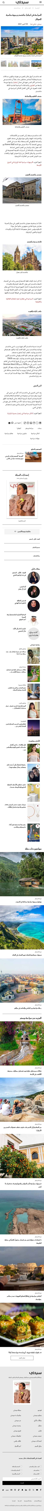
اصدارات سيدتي (36, 1441)
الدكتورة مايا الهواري (20, 603)
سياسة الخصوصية (28, 1501)
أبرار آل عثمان (22, 589)
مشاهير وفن (36, 1470)
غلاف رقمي (17, 1441)
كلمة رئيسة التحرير (24, 531)
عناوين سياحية (22, 433)
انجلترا (19, 428)
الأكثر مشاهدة (34, 741)
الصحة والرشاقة (16, 1467)
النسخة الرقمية (22, 521)
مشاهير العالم (22, 649)
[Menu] (40, 2)
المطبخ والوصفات (15, 1470)
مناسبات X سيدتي (15, 1415)
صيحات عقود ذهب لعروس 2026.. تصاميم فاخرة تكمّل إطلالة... (15, 806)
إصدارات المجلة (22, 475)
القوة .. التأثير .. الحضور (34, 539)
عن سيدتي (18, 1421)
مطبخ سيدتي (37, 1415)
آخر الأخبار (18, 1446)
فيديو (40, 1410)
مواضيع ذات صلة (33, 849)
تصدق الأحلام (36, 547)
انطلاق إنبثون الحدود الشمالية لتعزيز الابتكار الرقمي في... (16, 725)
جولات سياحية (34, 438)
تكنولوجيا (23, 721)
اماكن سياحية (35, 433)
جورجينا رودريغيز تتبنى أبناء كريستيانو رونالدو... (17, 826)
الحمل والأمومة (16, 1474)
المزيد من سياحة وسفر (30, 1018)
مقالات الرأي (36, 569)
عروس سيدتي (37, 1436)
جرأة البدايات (36, 556)
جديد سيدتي (35, 644)
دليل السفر (38, 1446)
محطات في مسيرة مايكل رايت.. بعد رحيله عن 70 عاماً (16, 653)
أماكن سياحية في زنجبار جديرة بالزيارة (20, 413)
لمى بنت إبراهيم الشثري (19, 575)
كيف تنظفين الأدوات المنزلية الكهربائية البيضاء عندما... (16, 786)
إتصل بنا (13, 1501)
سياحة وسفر (29, 428)
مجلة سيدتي (17, 1410)
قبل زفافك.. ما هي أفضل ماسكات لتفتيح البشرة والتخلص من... (16, 747)
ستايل (40, 1426)
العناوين (32, 85)
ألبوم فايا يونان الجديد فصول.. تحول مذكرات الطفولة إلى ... (16, 707)
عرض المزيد (22, 1358)
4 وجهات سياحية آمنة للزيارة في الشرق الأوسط (24, 164)
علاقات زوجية (22, 685)
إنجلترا (15, 82)
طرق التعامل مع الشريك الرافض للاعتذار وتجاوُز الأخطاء (17, 689)
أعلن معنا (20, 1501)
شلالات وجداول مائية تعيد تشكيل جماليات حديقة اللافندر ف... (16, 671)
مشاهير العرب (22, 703)
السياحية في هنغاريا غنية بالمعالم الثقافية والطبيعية (23, 300)
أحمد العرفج (22, 619)
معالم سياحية (9, 433)
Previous (39, 40)
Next (5, 40)
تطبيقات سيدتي (16, 1436)
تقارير (40, 1431)
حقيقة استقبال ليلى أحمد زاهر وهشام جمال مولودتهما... (16, 766)
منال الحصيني (22, 631)
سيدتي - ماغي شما (35, 24)
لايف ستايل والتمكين (34, 1467)
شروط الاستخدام (38, 1501)
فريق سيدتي (17, 1431)
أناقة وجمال (36, 1474)
